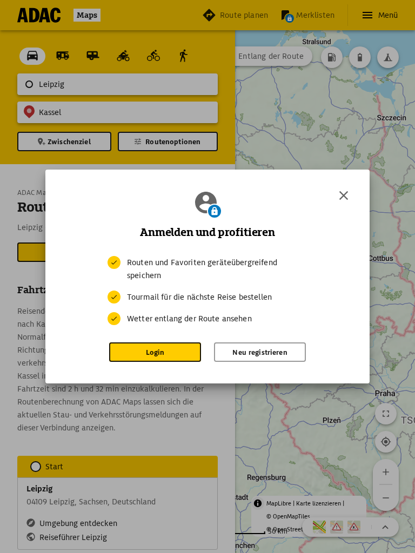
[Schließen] (344, 195)
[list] (207, 290)
